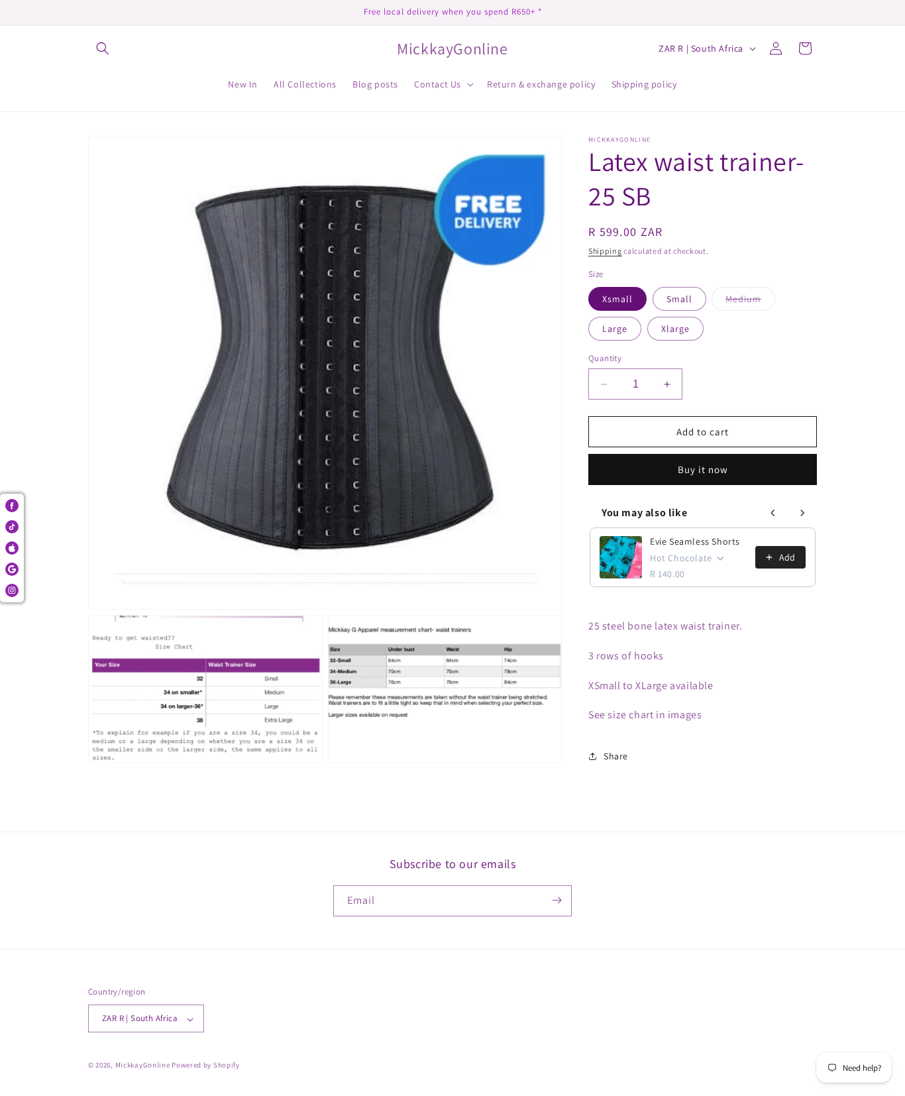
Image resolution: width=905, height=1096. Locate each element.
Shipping (605, 251)
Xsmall (617, 299)
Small (679, 299)
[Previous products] (773, 513)
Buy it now (703, 469)
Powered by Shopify (206, 1065)
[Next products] (802, 513)
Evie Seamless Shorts (695, 541)
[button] (102, 48)
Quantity (604, 358)
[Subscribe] (556, 900)
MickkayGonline (142, 1065)
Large (614, 329)
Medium (750, 301)
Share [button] (616, 756)
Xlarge (675, 329)
